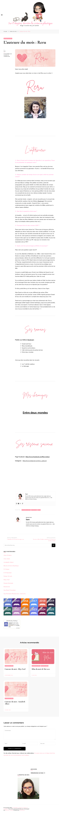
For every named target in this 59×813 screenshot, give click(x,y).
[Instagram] (16, 503)
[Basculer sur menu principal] (2, 14)
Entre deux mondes (35, 413)
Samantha (10, 622)
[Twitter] (20, 503)
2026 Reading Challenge (11, 620)
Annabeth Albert (8, 562)
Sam (4, 51)
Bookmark (41, 201)
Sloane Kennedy (8, 583)
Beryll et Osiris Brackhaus (11, 566)
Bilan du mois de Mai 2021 (41, 669)
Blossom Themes (9, 810)
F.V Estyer (6, 569)
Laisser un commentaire (8, 56)
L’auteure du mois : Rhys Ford (15, 669)
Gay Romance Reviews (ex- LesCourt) (15, 594)
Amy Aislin (7, 559)
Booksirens (7, 587)
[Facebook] (22, 503)
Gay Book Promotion (10, 590)
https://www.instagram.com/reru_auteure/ (35, 461)
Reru (39, 509)
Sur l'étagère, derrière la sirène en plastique (16, 808)
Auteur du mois (8, 38)
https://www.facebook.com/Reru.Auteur (38, 457)
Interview (34, 509)
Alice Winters (8, 555)
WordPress (22, 810)
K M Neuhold (7, 573)
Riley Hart (6, 580)
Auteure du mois (26, 509)
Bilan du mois (44, 665)
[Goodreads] (18, 503)
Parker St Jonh (8, 576)
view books (17, 627)
